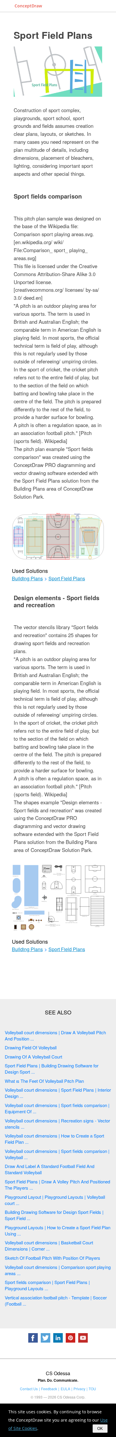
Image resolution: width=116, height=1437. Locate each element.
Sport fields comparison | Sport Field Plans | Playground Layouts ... (47, 1285)
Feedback (49, 1388)
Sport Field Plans (53, 35)
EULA (65, 1388)
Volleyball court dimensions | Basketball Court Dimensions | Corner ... (49, 1245)
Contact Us (29, 1388)
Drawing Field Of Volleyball (31, 1047)
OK (100, 1428)
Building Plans (27, 578)
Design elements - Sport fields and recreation (56, 601)
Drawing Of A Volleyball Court (33, 1056)
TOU (92, 1388)
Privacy (79, 1388)
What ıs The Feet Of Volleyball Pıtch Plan (44, 1081)
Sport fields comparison (48, 196)
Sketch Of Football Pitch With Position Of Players (52, 1258)
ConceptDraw (28, 6)
